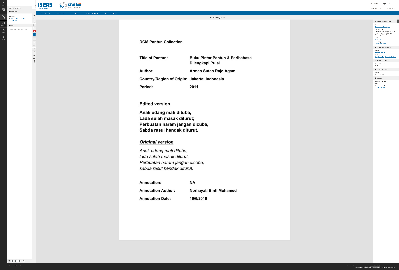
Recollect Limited (376, 267)
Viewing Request (92, 13)
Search (3, 19)
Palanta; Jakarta (380, 88)
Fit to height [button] (34, 21)
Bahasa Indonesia (380, 44)
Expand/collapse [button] (398, 21)
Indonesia (378, 39)
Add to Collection (34, 55)
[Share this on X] (9, 260)
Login (3, 32)
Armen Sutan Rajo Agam (382, 27)
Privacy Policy (12, 266)
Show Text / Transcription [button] (34, 42)
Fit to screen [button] (34, 15)
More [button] (3, 39)
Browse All (3, 12)
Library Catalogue (374, 8)
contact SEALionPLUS (375, 266)
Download (34, 52)
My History (3, 25)
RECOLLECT (357, 267)
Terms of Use (19, 266)
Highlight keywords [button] (34, 49)
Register (76, 13)
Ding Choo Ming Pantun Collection (385, 57)
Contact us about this (34, 58)
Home (3, 5)
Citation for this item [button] (34, 61)
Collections (61, 13)
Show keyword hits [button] (34, 45)
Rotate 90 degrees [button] (34, 25)
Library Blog (390, 8)
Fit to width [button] (34, 18)
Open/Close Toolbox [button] (35, 4)
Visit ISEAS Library (111, 13)
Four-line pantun (380, 52)
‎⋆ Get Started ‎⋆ (44, 13)
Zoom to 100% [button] (34, 28)
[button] (34, 34)
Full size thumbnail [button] (34, 12)
